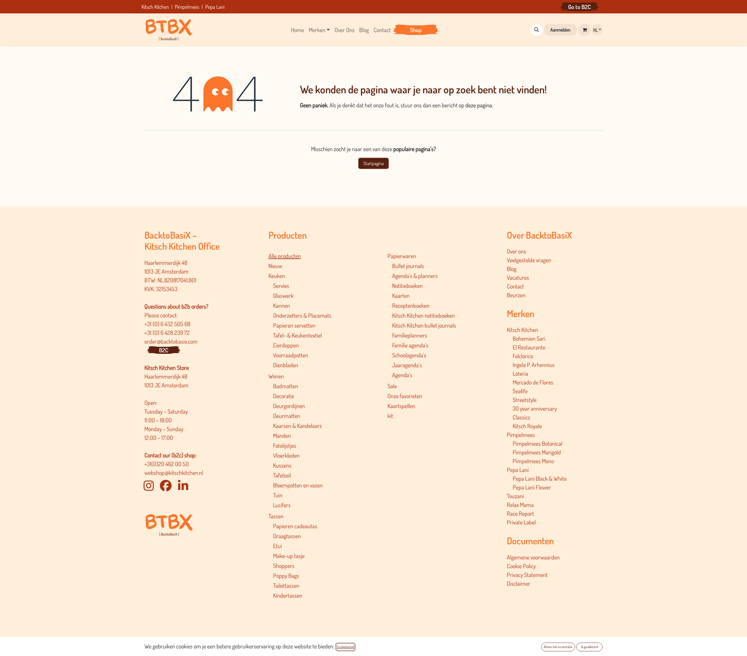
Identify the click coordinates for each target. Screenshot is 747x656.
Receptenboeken (411, 305)
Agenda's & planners (415, 275)
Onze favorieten (405, 396)
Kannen (281, 305)
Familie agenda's (410, 345)
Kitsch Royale (527, 426)
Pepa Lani (518, 469)
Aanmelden (560, 30)
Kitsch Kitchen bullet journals (424, 325)
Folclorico (523, 356)
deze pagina (478, 105)
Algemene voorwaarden (533, 557)
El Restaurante (529, 347)
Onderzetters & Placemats (302, 315)
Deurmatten (286, 415)
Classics (521, 417)
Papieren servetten (294, 325)
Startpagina (373, 163)
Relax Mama (520, 504)
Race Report (520, 513)
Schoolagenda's (409, 355)
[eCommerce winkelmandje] (584, 30)
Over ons (516, 251)
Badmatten (285, 386)
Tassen (276, 516)
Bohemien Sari (529, 338)
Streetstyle (525, 399)
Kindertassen (287, 595)
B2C (163, 350)
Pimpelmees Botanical (537, 443)
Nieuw (275, 266)
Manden (282, 435)
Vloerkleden (286, 455)
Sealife (520, 391)
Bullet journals (408, 266)
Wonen (276, 376)
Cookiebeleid (345, 647)
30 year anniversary (535, 408)
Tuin (277, 495)
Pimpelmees (521, 434)
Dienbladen (285, 365)
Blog (511, 268)
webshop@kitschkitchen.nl (173, 472)
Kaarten (401, 295)
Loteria (520, 373)
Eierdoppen (286, 345)
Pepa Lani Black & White (540, 478)
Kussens (282, 465)
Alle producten (284, 256)
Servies (281, 285)
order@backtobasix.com (171, 341)
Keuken (276, 275)
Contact (515, 286)
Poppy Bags (286, 575)
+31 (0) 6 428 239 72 (167, 332)
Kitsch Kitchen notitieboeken (423, 315)
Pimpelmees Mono (533, 461)
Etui (277, 546)
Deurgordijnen (289, 406)
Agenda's (402, 375)
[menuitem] (297, 29)
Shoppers (283, 565)
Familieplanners (409, 335)
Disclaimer (518, 583)
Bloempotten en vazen (298, 485)
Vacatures (518, 277)
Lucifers (282, 505)
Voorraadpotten (290, 355)
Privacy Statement (527, 574)
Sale (392, 386)
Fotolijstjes (284, 445)
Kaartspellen (401, 406)
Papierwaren (402, 256)
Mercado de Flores (533, 382)
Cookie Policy (521, 566)
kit (390, 415)
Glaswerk (283, 295)
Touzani (515, 496)
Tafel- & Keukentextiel (297, 335)
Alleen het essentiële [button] (558, 647)
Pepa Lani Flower (532, 487)
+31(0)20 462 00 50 (166, 464)
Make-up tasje (289, 555)
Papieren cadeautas (295, 526)
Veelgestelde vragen (529, 260)
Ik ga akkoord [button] (589, 647)
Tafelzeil (282, 475)
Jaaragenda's (407, 365)
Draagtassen (287, 536)
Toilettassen (286, 585)
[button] (536, 30)
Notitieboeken (407, 285)
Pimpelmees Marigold (537, 452)
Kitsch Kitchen (522, 329)
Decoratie (283, 396)
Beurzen (516, 295)
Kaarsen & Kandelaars (297, 425)
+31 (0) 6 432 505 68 (167, 324)
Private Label (521, 522)
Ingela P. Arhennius (534, 364)
